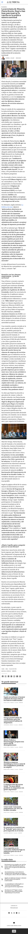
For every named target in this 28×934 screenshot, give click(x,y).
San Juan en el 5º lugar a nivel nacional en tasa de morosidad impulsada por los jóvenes (13, 891)
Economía (4, 7)
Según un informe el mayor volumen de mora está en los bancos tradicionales (14, 698)
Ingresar (15, 907)
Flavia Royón (12, 669)
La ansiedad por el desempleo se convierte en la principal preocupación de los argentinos (14, 885)
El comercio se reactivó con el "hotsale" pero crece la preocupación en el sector (14, 829)
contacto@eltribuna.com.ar (14, 925)
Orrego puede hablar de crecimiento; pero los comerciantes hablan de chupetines (13, 720)
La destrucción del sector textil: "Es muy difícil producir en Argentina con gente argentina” (14, 787)
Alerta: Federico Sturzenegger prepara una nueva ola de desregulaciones (14, 742)
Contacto (14, 905)
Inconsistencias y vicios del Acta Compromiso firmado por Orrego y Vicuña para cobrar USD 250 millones (15, 873)
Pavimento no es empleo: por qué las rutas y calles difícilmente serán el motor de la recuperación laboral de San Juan (15, 866)
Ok (14, 931)
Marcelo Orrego (6, 671)
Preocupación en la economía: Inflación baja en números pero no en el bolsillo (14, 850)
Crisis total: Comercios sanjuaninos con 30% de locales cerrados (13, 808)
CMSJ (6, 669)
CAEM (2, 669)
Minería (14, 671)
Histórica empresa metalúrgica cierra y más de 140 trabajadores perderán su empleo (14, 764)
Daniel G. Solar (10, 58)
